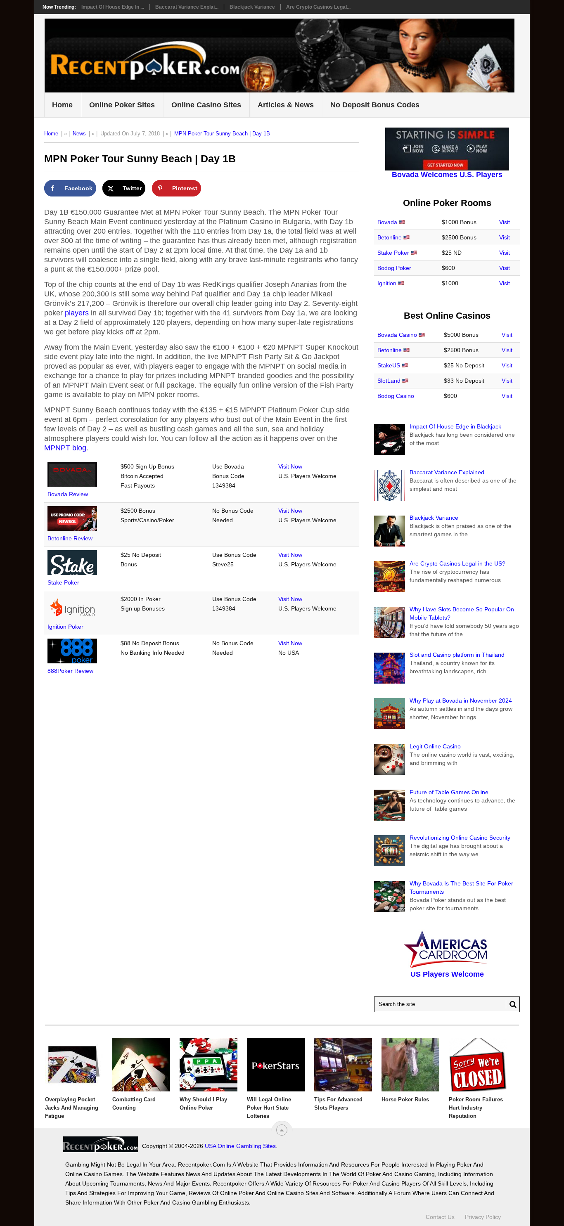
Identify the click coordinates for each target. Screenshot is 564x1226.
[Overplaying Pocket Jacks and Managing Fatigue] (74, 1064)
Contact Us (440, 1217)
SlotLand (388, 380)
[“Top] (281, 1130)
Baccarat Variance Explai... (186, 7)
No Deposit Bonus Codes (374, 105)
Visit (504, 222)
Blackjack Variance (252, 7)
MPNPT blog (65, 448)
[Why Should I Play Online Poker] (208, 1064)
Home (62, 105)
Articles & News (286, 105)
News (79, 133)
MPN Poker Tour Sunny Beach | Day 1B (222, 133)
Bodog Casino (395, 396)
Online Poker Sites (122, 105)
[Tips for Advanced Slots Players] (343, 1064)
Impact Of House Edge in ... (112, 7)
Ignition (386, 283)
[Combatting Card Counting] (141, 1064)
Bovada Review (67, 494)
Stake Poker (63, 582)
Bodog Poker (394, 268)
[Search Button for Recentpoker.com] (511, 1004)
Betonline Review (69, 538)
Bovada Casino (397, 334)
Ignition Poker (65, 626)
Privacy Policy (483, 1217)
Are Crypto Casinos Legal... (318, 7)
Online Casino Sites (206, 105)
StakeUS (388, 365)
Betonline (389, 237)
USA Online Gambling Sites (240, 1146)
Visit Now (290, 466)
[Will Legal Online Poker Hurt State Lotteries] (276, 1064)
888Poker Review (70, 670)
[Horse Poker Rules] (410, 1064)
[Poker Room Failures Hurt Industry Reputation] (478, 1064)
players (77, 313)
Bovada (387, 222)
